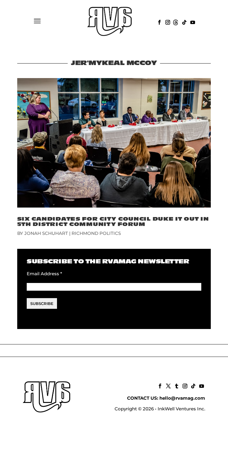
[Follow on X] (168, 385)
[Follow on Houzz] (175, 22)
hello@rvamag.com (182, 398)
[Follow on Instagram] (167, 22)
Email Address (44, 273)
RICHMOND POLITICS (96, 233)
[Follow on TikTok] (184, 22)
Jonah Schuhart (46, 233)
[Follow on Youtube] (192, 22)
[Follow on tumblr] (176, 385)
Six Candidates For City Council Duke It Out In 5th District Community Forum (113, 221)
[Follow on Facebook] (159, 22)
